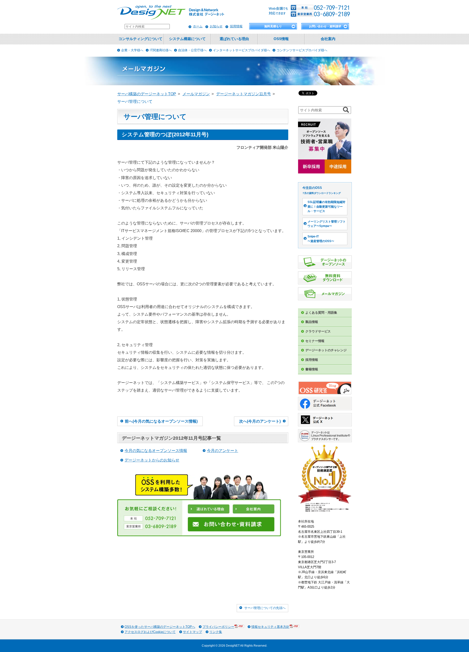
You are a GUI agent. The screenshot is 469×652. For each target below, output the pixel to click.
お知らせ (216, 26)
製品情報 (311, 322)
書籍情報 (311, 369)
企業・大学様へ (132, 50)
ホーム (198, 26)
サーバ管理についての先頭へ (265, 608)
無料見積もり (273, 26)
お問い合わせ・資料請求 (325, 26)
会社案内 (328, 39)
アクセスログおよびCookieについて (150, 632)
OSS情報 (281, 39)
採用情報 (236, 26)
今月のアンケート (222, 451)
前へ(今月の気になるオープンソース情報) (161, 421)
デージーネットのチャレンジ (326, 350)
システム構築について (187, 39)
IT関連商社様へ (161, 50)
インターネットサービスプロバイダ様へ (241, 50)
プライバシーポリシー (218, 627)
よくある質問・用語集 (321, 312)
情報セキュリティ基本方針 (270, 627)
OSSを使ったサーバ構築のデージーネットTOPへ (160, 627)
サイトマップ (192, 632)
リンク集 (215, 632)
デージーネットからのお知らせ (152, 460)
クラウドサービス (318, 331)
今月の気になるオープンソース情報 (156, 451)
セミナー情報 (314, 341)
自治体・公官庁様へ (192, 50)
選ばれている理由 (234, 39)
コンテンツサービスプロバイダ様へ (302, 50)
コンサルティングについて (140, 39)
